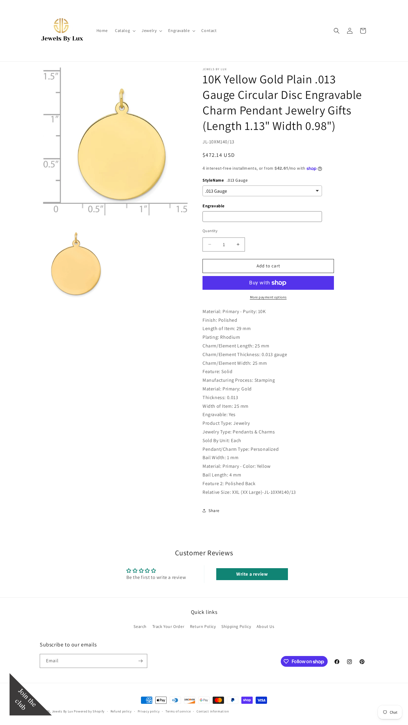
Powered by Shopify (89, 711)
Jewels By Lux (62, 711)
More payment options (268, 297)
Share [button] (214, 510)
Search (140, 626)
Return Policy (203, 626)
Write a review (252, 574)
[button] (124, 30)
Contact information (213, 711)
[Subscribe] (140, 661)
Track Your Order (168, 626)
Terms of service (178, 711)
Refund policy (121, 711)
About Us (265, 626)
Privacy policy (149, 711)
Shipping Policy (236, 626)
